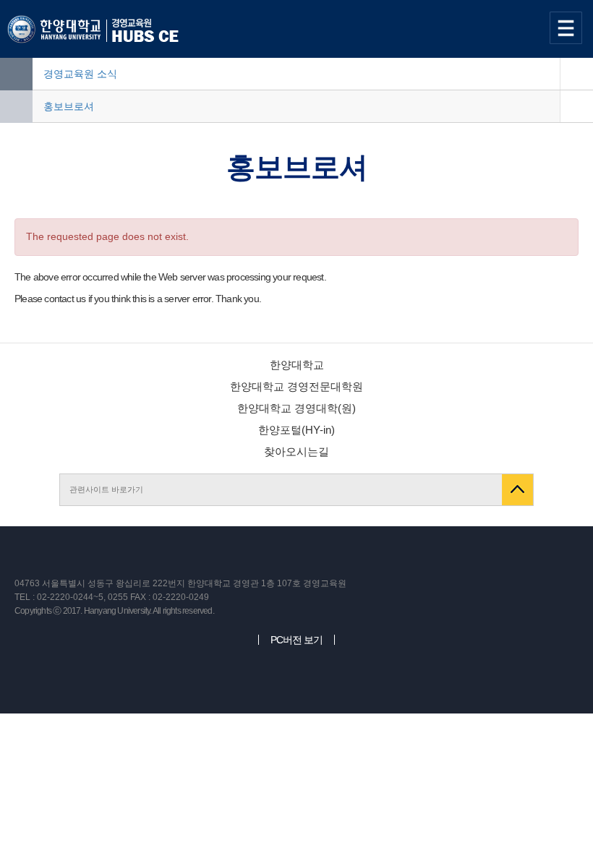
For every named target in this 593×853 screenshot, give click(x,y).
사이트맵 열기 (568, 28)
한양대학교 (297, 365)
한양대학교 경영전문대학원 (296, 386)
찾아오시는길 (296, 451)
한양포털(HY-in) (296, 430)
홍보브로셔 (68, 106)
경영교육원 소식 (80, 74)
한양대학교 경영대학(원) (296, 408)
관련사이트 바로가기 (106, 489)
